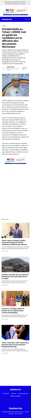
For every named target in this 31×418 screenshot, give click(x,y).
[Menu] (28, 19)
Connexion (6, 393)
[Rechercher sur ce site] (26, 19)
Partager (25, 68)
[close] (29, 2)
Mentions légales (15, 396)
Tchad (4, 25)
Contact (13, 393)
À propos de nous (23, 393)
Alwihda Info (7, 19)
